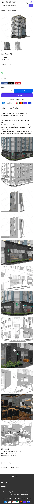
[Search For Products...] (31, 5)
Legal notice (24, 494)
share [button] (5, 78)
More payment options (17, 99)
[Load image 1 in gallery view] (6, 46)
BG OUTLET (13, 498)
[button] (2, 2)
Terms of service (26, 492)
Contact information (13, 494)
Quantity (4, 87)
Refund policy (7, 492)
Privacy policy (16, 492)
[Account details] (27, 3)
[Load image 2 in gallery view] (17, 46)
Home (3, 10)
